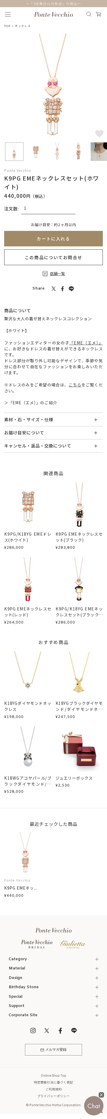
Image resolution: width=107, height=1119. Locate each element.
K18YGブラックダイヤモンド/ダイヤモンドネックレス (79, 709)
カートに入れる (53, 238)
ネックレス (23, 26)
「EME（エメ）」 (86, 343)
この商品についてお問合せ (53, 257)
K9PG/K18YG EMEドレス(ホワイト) (27, 537)
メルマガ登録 (56, 1049)
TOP (7, 26)
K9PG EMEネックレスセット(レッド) (27, 612)
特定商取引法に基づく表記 (53, 1082)
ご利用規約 (53, 1089)
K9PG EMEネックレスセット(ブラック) (79, 537)
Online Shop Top (53, 1075)
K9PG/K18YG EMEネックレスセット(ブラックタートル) (79, 615)
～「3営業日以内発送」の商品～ (53, 3)
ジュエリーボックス (74, 778)
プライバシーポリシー (53, 1096)
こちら (75, 385)
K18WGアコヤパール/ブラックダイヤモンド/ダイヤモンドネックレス (27, 784)
